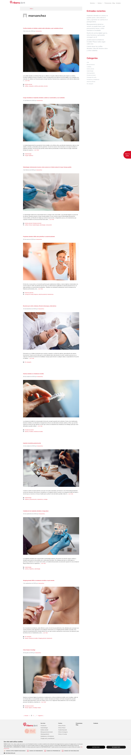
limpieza (36, 294)
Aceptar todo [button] (96, 747)
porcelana (41, 86)
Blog (113, 3)
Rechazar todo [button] (116, 747)
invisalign (35, 707)
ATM (88, 62)
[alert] (65, 747)
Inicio (31, 8)
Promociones (108, 3)
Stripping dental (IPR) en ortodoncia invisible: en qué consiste (38, 580)
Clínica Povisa (61, 725)
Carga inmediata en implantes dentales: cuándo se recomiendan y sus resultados (44, 97)
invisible (31, 431)
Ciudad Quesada (62, 730)
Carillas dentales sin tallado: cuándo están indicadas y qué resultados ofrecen (43, 28)
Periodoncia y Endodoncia (93, 79)
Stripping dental (42, 638)
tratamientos (50, 294)
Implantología (28, 153)
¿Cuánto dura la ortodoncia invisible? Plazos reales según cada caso (96, 42)
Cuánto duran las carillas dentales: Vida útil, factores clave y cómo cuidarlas (97, 48)
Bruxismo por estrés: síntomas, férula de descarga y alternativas (39, 306)
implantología (36, 225)
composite (31, 86)
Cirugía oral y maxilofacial (47, 738)
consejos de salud (29, 294)
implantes (31, 155)
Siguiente (41, 715)
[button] (44, 753)
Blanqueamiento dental (47, 732)
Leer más (27, 80)
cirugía (26, 155)
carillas (26, 86)
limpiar (39, 707)
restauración (49, 225)
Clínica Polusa (61, 727)
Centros (100, 3)
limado (26, 638)
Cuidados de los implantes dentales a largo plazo (35, 511)
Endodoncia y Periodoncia (47, 736)
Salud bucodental (29, 292)
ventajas (45, 499)
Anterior (25, 715)
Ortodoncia (43, 725)
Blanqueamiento (91, 64)
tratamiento (40, 499)
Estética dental (28, 84)
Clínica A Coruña (62, 734)
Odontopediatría (91, 73)
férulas (30, 225)
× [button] (129, 741)
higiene (30, 707)
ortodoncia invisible (38, 431)
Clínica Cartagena (63, 732)
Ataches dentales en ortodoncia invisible (33, 373)
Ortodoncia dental (37, 223)
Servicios (92, 3)
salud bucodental (42, 294)
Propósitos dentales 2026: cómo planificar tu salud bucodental (39, 236)
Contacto (118, 3)
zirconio (46, 86)
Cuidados (89, 66)
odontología (42, 225)
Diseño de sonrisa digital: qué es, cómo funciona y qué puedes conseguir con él (97, 35)
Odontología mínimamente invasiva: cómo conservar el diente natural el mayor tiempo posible (47, 167)
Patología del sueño (91, 77)
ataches (27, 431)
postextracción (33, 499)
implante (27, 499)
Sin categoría (28, 362)
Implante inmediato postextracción (32, 443)
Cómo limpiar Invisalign (29, 650)
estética (36, 86)
